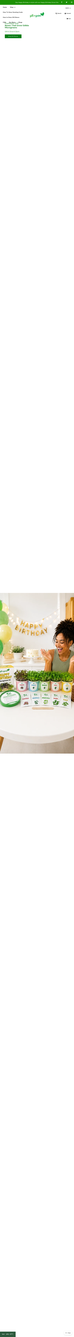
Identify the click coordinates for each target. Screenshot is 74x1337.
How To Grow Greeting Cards (13, 12)
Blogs (20, 22)
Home (5, 7)
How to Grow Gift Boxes (11, 17)
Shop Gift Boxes (13, 36)
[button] (8, 1334)
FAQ (4, 22)
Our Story (12, 22)
